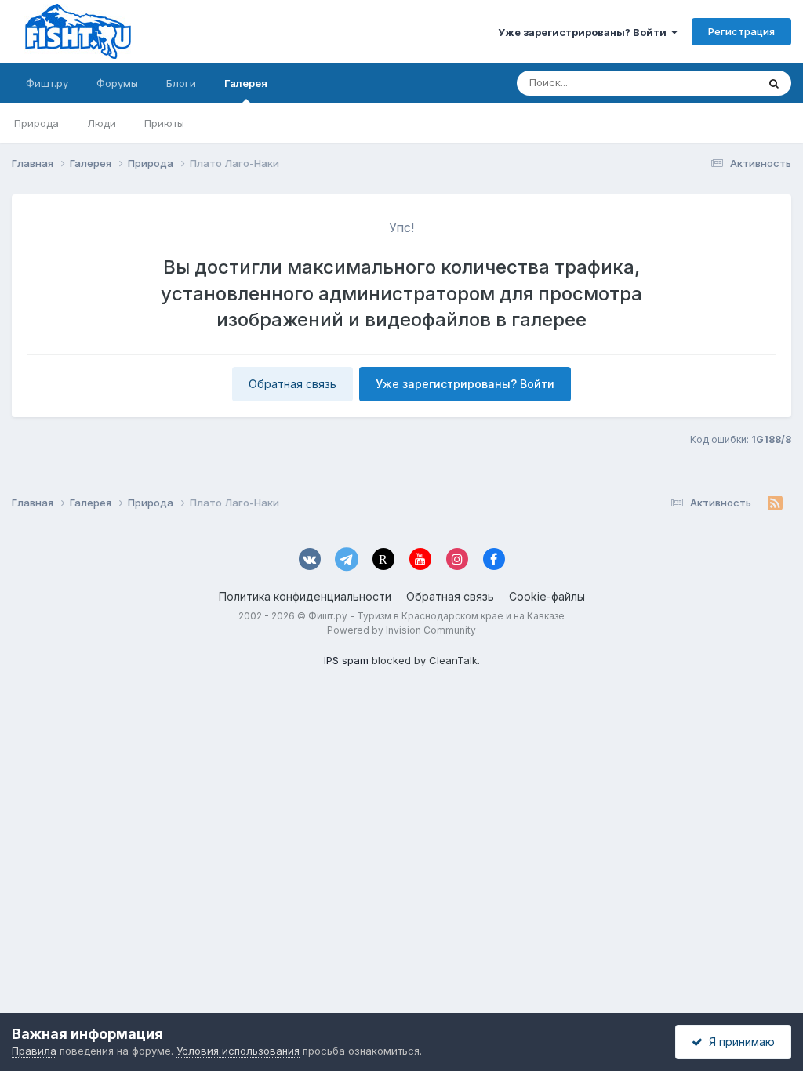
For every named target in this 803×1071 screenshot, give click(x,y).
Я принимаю (739, 1041)
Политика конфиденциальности (305, 596)
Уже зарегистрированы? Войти (584, 32)
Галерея (245, 83)
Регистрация (741, 31)
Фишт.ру (47, 83)
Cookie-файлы (547, 596)
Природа (36, 123)
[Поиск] (774, 83)
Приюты (164, 123)
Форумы (117, 83)
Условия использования (238, 1050)
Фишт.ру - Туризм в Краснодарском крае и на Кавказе (436, 616)
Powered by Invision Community (401, 630)
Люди (101, 123)
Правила (34, 1050)
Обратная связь (292, 383)
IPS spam (346, 660)
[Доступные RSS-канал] (775, 503)
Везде (721, 83)
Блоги (181, 83)
